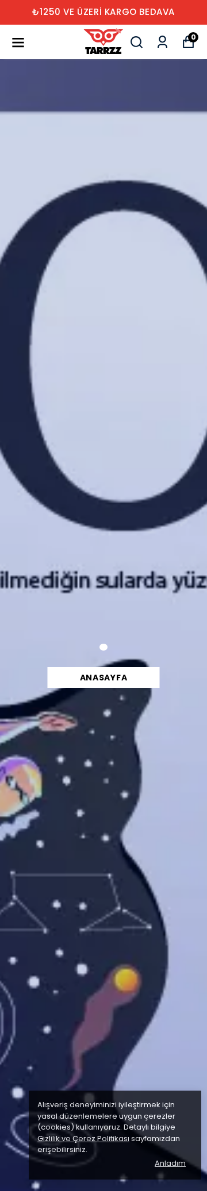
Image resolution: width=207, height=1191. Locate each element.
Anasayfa (104, 677)
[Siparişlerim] (162, 42)
